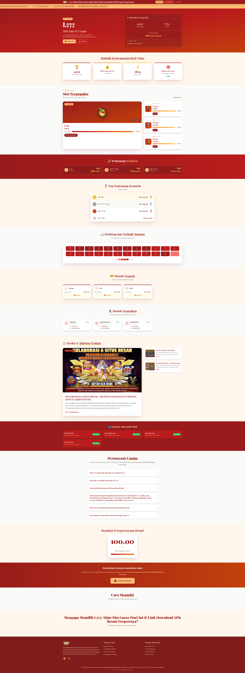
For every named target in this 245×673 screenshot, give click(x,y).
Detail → (158, 356)
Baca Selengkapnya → (73, 412)
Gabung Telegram (124, 581)
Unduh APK (170, 2)
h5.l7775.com (150, 654)
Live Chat (179, 2)
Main (155, 113)
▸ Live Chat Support (109, 652)
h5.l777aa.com (151, 652)
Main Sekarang (71, 135)
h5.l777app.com (151, 649)
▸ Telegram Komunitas (110, 654)
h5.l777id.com (150, 646)
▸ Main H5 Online (108, 646)
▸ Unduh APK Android (110, 649)
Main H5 (160, 2)
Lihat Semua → (177, 97)
